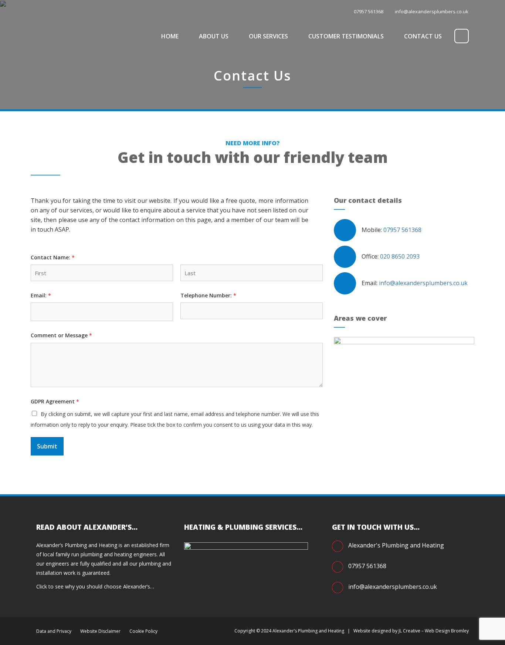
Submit (47, 446)
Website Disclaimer (100, 631)
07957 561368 (402, 230)
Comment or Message (61, 335)
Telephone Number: (208, 295)
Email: (41, 295)
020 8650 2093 (400, 256)
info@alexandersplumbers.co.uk (431, 11)
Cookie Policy (143, 631)
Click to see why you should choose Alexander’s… (95, 586)
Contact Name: (53, 257)
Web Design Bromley (447, 631)
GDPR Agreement (55, 401)
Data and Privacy (53, 631)
